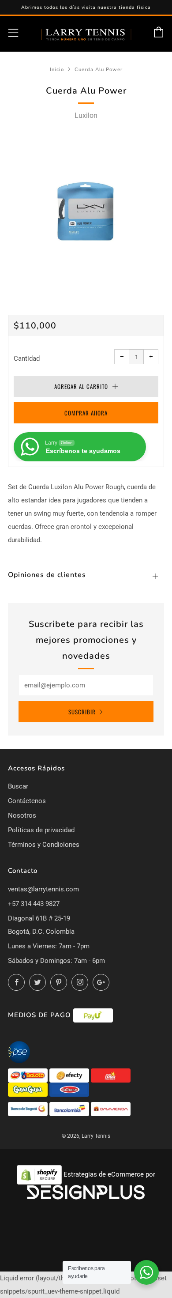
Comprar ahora (86, 412)
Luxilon (86, 115)
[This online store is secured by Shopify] (40, 1174)
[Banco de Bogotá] (28, 1109)
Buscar (18, 786)
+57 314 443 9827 (34, 904)
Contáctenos (27, 801)
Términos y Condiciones (43, 845)
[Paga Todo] (111, 1075)
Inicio (57, 69)
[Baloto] (28, 1075)
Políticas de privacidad (41, 830)
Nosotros (22, 815)
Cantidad (27, 358)
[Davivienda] (111, 1109)
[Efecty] (70, 1075)
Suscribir (82, 711)
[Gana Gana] (28, 1089)
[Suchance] (69, 1089)
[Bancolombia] (70, 1109)
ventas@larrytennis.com (43, 889)
